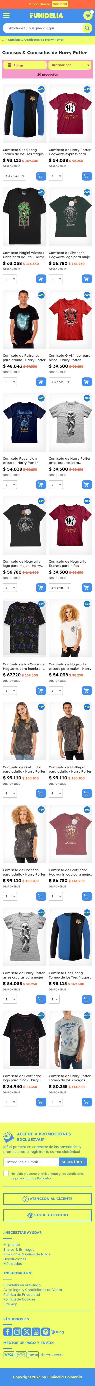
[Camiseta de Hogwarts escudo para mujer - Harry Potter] (70, 628)
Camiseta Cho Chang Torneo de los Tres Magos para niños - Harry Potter (23, 152)
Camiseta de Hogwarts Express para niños (67, 563)
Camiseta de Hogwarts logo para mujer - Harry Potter (22, 563)
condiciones (75, 1174)
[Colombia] (7, 1332)
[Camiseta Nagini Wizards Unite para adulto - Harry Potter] (24, 216)
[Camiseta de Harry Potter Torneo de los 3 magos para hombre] (70, 1040)
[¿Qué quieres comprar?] (6, 15)
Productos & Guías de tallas (26, 1254)
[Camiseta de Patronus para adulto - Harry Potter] (24, 319)
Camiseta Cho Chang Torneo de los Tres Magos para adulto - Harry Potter (70, 975)
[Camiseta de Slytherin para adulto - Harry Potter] (24, 834)
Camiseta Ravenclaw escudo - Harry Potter (20, 460)
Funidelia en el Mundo (22, 1285)
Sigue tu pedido (50, 1215)
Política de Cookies (19, 1299)
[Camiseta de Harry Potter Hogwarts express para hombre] (70, 113)
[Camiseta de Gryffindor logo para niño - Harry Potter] (24, 1040)
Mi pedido (11, 1244)
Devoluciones (14, 1259)
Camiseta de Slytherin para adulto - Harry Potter (24, 872)
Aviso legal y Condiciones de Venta (32, 1289)
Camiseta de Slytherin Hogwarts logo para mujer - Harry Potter (70, 255)
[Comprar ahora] (41, 176)
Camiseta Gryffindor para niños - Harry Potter (70, 357)
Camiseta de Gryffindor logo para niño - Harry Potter (22, 1078)
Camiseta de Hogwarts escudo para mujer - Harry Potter (70, 666)
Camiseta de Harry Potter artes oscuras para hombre (70, 460)
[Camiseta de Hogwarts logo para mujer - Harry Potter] (24, 525)
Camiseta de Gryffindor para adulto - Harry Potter (24, 769)
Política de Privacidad (21, 1294)
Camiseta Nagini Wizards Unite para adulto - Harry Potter (23, 255)
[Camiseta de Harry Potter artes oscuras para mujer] (24, 937)
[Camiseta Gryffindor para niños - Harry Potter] (70, 319)
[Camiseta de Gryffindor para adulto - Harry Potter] (24, 731)
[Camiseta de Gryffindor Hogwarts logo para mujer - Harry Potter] (70, 834)
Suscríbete (73, 1162)
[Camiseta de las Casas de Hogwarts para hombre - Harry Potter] (24, 628)
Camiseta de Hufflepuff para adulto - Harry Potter (70, 769)
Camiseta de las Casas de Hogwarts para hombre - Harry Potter (24, 666)
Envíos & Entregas (18, 1249)
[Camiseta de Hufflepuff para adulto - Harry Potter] (70, 731)
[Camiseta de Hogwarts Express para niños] (70, 525)
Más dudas (12, 1263)
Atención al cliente (50, 1199)
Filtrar (18, 65)
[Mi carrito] (88, 15)
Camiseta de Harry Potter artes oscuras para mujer (24, 975)
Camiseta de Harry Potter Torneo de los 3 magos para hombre (70, 1078)
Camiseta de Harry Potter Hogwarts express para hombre (70, 152)
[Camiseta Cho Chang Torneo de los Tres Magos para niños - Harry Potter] (24, 113)
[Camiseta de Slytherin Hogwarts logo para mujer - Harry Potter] (70, 216)
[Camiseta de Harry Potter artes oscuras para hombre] (70, 422)
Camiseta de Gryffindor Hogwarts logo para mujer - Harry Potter (70, 872)
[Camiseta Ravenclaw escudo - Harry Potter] (24, 422)
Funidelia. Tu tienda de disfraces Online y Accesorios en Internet (46, 15)
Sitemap (10, 1304)
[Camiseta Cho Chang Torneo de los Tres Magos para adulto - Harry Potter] (70, 937)
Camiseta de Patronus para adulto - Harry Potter (24, 357)
